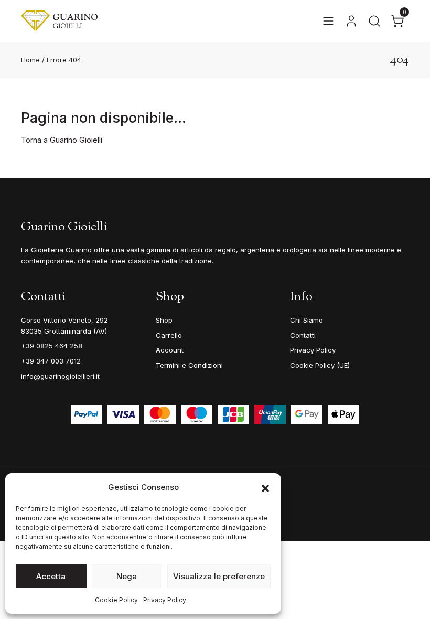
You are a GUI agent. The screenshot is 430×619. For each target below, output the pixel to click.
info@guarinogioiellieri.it (60, 376)
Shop (164, 320)
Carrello (169, 335)
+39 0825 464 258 (51, 345)
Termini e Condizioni (189, 365)
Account (170, 350)
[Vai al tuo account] (351, 21)
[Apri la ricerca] (374, 21)
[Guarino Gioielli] (59, 21)
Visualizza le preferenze (219, 576)
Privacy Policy (164, 600)
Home (30, 60)
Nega (126, 576)
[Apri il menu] (328, 21)
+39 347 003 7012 (51, 361)
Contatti (303, 335)
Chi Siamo (306, 320)
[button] (265, 487)
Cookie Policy (116, 600)
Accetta (51, 576)
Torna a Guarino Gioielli (61, 140)
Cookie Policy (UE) (320, 365)
